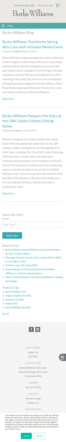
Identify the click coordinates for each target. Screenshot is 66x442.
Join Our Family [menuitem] (33, 387)
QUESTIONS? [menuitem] (33, 347)
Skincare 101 (14, 299)
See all (5, 313)
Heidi (16, 51)
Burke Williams (15, 291)
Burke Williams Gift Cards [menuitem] (33, 367)
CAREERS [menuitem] (33, 382)
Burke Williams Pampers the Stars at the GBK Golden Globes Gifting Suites (31, 120)
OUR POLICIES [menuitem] (33, 409)
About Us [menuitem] (33, 352)
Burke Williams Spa (18, 307)
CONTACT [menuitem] (33, 393)
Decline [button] (39, 435)
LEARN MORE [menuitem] (33, 362)
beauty (11, 303)
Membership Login (25, 5)
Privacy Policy (14, 429)
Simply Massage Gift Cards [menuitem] (33, 371)
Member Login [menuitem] (33, 398)
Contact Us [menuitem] (33, 402)
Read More (8, 98)
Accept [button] (26, 435)
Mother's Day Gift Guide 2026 (21, 265)
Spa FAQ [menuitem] (33, 356)
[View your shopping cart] (58, 5)
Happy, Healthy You (18, 295)
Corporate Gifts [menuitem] (33, 375)
